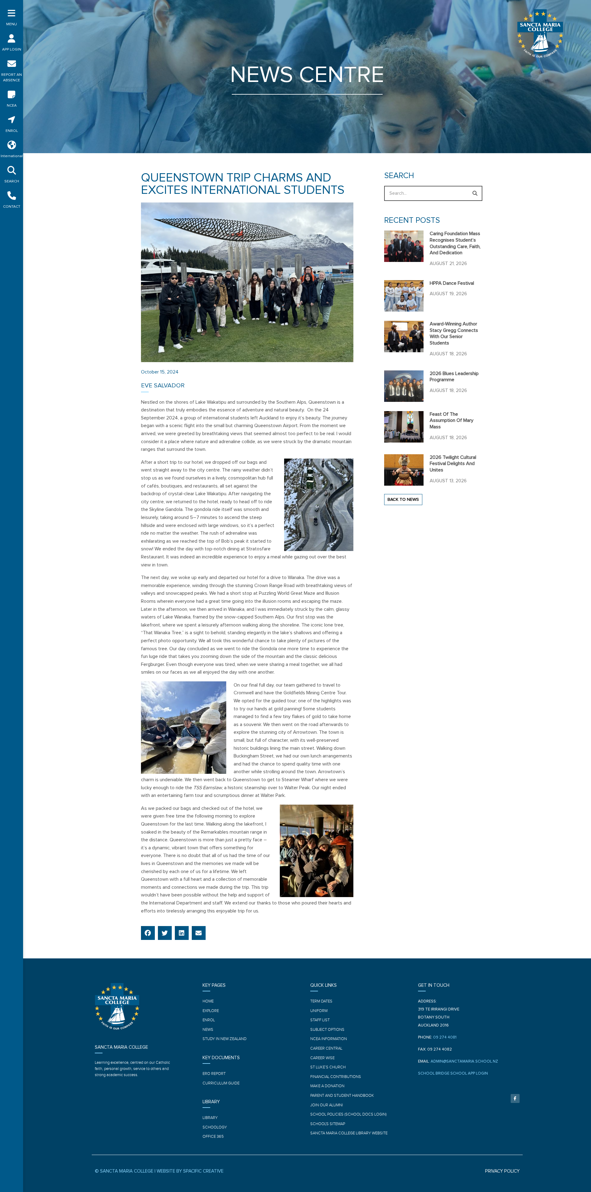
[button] (148, 933)
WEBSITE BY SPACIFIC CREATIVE (190, 1171)
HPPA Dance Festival (452, 283)
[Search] (475, 193)
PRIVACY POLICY (502, 1171)
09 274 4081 (444, 1037)
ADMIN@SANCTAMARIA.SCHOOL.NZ (464, 1061)
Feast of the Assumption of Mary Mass (451, 421)
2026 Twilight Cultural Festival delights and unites (453, 464)
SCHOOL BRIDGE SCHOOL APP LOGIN (453, 1074)
